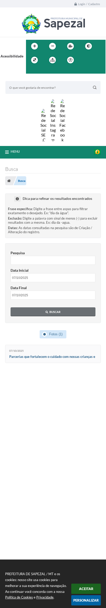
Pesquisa (18, 253)
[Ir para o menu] (96, 60)
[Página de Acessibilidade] (70, 60)
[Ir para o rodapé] (42, 70)
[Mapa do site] (52, 60)
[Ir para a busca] (31, 70)
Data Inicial (20, 270)
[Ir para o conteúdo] (85, 60)
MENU (15, 151)
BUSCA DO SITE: (20, 78)
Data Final (19, 288)
